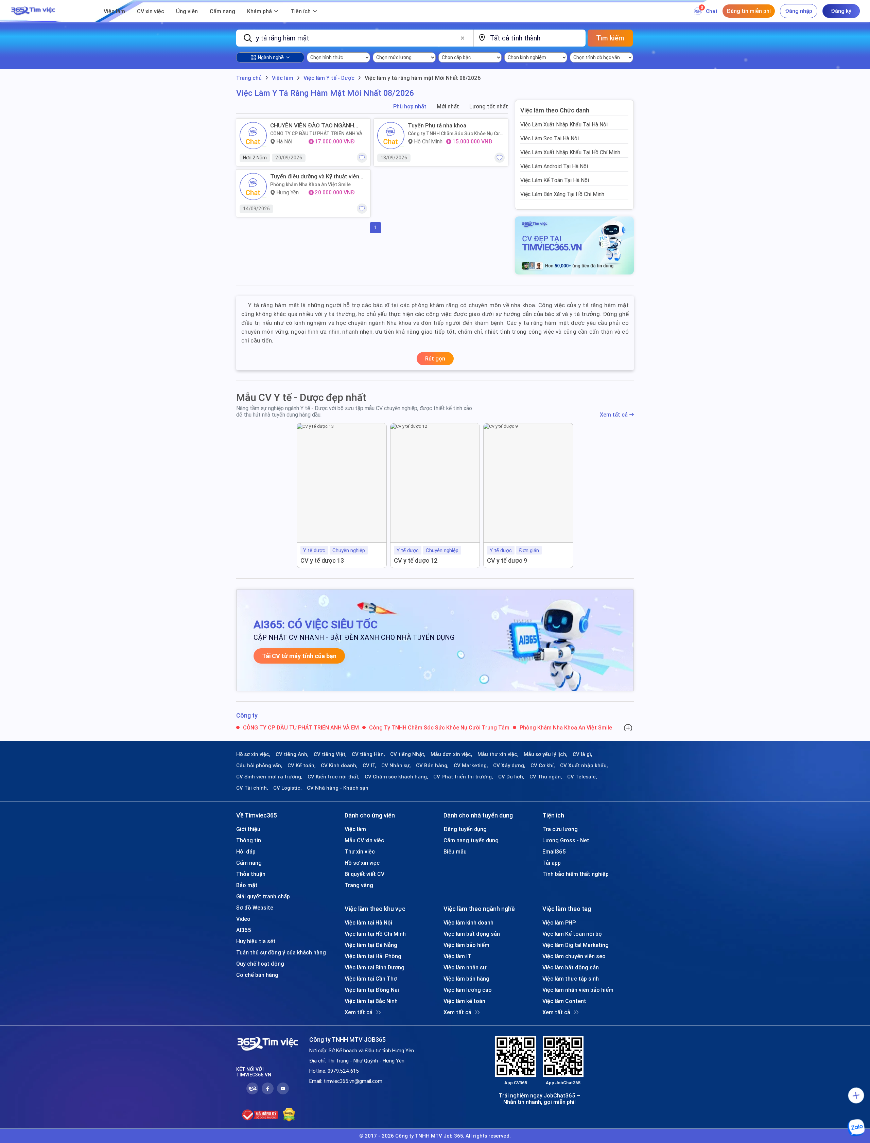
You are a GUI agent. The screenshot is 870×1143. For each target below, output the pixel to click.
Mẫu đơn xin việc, (451, 754)
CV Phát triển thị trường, (463, 777)
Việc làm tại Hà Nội (368, 922)
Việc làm (114, 11)
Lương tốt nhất (488, 106)
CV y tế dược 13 (322, 560)
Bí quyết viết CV (364, 874)
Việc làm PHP (559, 922)
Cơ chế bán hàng (257, 975)
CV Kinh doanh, (339, 765)
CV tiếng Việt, (330, 754)
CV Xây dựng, (509, 765)
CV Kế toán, (302, 765)
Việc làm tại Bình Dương (374, 967)
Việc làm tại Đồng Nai (372, 990)
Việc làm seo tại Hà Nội (549, 138)
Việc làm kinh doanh (468, 922)
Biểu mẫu (455, 851)
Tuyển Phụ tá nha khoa (437, 125)
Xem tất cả (614, 414)
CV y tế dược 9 (507, 560)
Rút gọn (435, 358)
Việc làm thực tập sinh (570, 978)
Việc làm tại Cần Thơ (371, 978)
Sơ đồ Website (254, 907)
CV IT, (369, 765)
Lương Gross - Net (565, 840)
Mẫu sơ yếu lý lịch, (546, 754)
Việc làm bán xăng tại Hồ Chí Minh (562, 194)
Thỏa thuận (250, 874)
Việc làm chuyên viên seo (574, 956)
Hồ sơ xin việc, (253, 754)
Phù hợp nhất (410, 106)
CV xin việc (150, 11)
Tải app (551, 863)
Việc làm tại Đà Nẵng (371, 945)
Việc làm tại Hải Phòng (373, 956)
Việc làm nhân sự (464, 967)
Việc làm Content (564, 1001)
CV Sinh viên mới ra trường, (269, 777)
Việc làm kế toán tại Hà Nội (554, 180)
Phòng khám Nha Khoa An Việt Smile (310, 184)
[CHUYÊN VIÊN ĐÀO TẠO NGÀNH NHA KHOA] (253, 135)
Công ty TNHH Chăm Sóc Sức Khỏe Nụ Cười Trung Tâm (456, 133)
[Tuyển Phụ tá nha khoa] (390, 135)
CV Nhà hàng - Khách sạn (337, 788)
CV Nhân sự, (396, 765)
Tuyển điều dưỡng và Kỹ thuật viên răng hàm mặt (314, 176)
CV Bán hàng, (432, 765)
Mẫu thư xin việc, (498, 754)
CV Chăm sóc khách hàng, (396, 777)
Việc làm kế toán (464, 1001)
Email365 (554, 851)
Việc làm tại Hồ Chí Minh (375, 934)
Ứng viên (187, 11)
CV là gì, (582, 754)
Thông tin (248, 840)
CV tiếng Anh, (292, 754)
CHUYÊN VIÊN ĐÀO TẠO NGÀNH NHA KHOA (312, 125)
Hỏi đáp (246, 851)
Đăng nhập (798, 10)
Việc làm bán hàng (466, 978)
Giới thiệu (248, 829)
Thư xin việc (360, 851)
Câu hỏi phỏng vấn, (259, 765)
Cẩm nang (222, 11)
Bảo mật (247, 885)
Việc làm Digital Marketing (575, 945)
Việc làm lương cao (467, 990)
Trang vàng (359, 885)
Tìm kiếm (610, 38)
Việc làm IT (457, 956)
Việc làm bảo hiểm (466, 945)
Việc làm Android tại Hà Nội (554, 166)
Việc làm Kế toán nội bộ (572, 934)
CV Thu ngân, (545, 777)
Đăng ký (841, 10)
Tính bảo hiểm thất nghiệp (575, 874)
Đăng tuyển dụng (465, 829)
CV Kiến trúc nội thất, (334, 777)
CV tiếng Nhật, (407, 754)
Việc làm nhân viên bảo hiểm (577, 990)
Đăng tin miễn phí (749, 10)
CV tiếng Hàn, (368, 754)
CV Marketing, (471, 765)
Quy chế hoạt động (260, 964)
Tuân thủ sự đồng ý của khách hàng (281, 952)
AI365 (243, 930)
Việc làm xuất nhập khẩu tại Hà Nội (564, 124)
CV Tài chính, (252, 788)
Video (243, 919)
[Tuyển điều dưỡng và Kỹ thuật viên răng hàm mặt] (253, 186)
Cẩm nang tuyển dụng (471, 840)
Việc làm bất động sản (471, 934)
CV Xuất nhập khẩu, (584, 765)
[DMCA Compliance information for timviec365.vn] (289, 1115)
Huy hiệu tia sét (256, 941)
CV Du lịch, (511, 777)
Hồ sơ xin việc (362, 863)
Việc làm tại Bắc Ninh (371, 1001)
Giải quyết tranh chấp (263, 896)
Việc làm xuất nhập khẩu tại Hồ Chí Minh (570, 152)
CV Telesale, (582, 777)
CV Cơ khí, (542, 765)
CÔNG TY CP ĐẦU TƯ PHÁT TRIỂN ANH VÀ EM (316, 133)
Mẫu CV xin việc (364, 840)
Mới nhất (448, 106)
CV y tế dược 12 (416, 560)
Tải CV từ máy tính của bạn (299, 656)
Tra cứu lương (560, 829)
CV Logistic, (287, 788)
